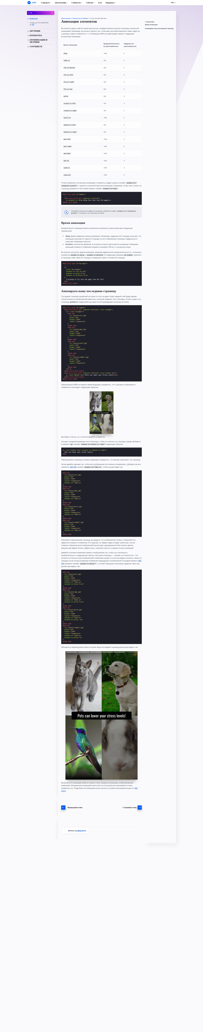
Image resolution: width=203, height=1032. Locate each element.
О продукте (45, 3)
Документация (60, 3)
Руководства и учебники (80, 18)
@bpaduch (81, 831)
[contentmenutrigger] (159, 22)
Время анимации (151, 25)
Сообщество (76, 3)
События (89, 3)
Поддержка (110, 3)
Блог (100, 3)
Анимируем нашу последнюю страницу (159, 28)
